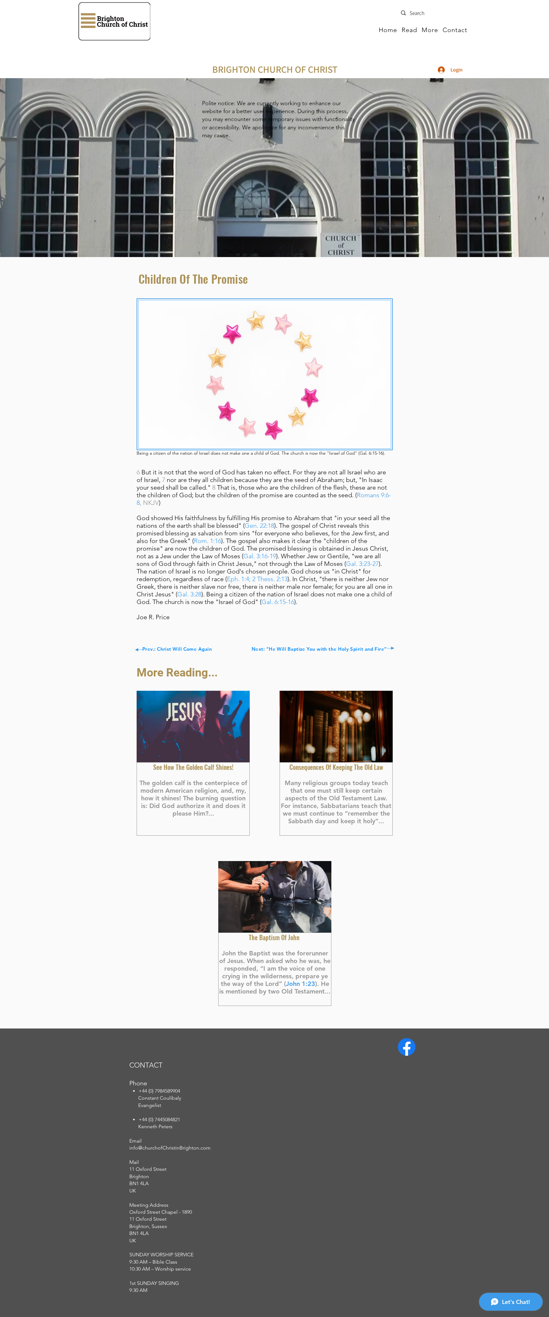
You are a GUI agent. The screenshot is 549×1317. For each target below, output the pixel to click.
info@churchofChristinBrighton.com (170, 1148)
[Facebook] (406, 1047)
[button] (409, 30)
